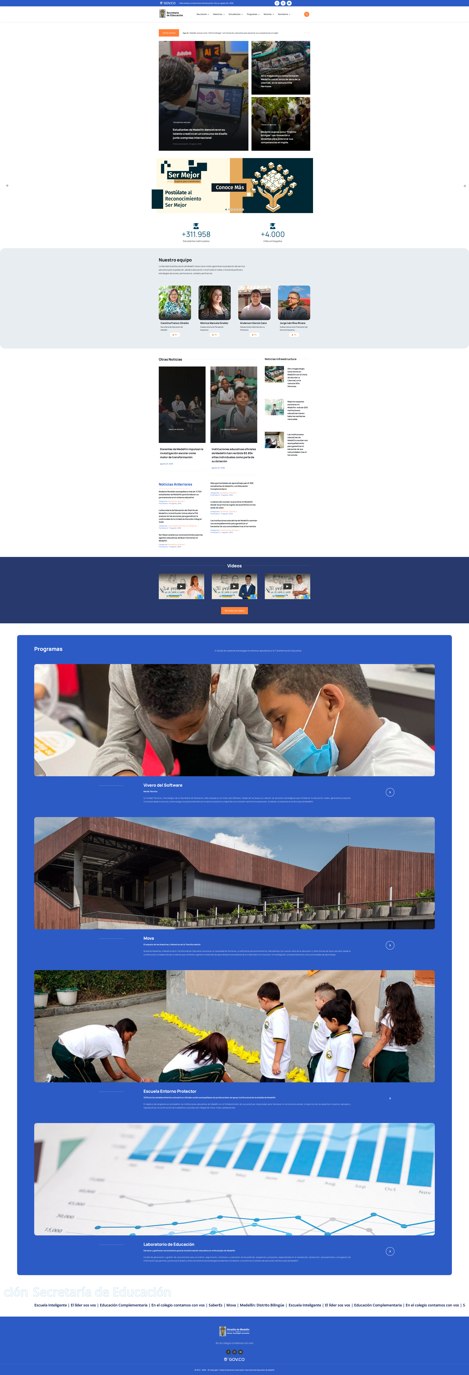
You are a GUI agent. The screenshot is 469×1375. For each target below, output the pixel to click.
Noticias (181, 501)
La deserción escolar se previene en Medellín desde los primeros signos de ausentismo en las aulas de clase (233, 504)
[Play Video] (181, 586)
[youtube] (289, 3)
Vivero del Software (163, 785)
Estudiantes (172, 501)
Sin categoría (191, 526)
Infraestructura (225, 530)
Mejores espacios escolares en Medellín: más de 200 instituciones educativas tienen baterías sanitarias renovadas (298, 410)
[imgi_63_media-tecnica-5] (234, 665)
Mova (149, 938)
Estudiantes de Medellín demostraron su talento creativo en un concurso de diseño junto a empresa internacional (200, 134)
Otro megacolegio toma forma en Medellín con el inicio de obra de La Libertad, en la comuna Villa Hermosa (297, 377)
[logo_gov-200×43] (234, 1358)
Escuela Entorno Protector (170, 1091)
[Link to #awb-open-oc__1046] (306, 14)
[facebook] (277, 3)
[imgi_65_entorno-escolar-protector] (234, 971)
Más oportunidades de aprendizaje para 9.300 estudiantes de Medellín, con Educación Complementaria (231, 486)
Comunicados (173, 526)
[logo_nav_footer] (234, 1327)
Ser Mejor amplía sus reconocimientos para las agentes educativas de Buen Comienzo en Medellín (181, 537)
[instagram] (283, 3)
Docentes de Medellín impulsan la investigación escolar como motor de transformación (221, 33)
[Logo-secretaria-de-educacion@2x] (171, 9)
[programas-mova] (234, 818)
